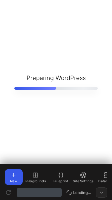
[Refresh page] (8, 192)
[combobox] (39, 192)
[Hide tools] (101, 192)
